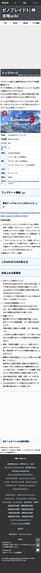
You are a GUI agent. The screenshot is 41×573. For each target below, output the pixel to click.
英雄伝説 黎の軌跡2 (14, 516)
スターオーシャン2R (17, 482)
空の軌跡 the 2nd (13, 464)
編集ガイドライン (22, 357)
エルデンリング (9, 498)
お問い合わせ (13, 534)
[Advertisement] (20, 46)
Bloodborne (28, 502)
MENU (15, 23)
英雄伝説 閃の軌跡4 (27, 509)
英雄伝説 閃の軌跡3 (14, 509)
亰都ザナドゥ (24, 464)
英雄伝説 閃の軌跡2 (27, 505)
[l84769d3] (20, 192)
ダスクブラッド (10, 495)
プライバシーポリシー (25, 534)
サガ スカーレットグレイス (26, 485)
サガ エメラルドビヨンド (20, 489)
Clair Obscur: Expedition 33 (20, 471)
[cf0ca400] (34, 203)
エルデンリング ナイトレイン (26, 495)
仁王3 (32, 464)
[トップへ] (38, 540)
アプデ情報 (35, 23)
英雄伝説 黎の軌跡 (27, 513)
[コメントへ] (38, 550)
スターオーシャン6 (31, 482)
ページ (35, 3)
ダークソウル (32, 498)
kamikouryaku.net (16, 558)
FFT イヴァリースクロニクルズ (14, 467)
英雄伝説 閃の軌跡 (13, 505)
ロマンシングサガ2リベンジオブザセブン (20, 474)
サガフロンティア (11, 485)
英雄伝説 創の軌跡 (14, 513)
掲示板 (25, 23)
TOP (5, 23)
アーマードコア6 (21, 498)
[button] (17, 3)
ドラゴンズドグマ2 (11, 478)
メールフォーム (32, 545)
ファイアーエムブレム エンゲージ (20, 520)
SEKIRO (36, 502)
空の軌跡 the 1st (31, 467)
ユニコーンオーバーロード (27, 478)
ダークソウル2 (7, 502)
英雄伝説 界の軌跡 (27, 516)
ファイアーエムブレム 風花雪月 (20, 523)
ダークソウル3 (17, 502)
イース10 (6, 482)
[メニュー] (38, 545)
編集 (24, 3)
